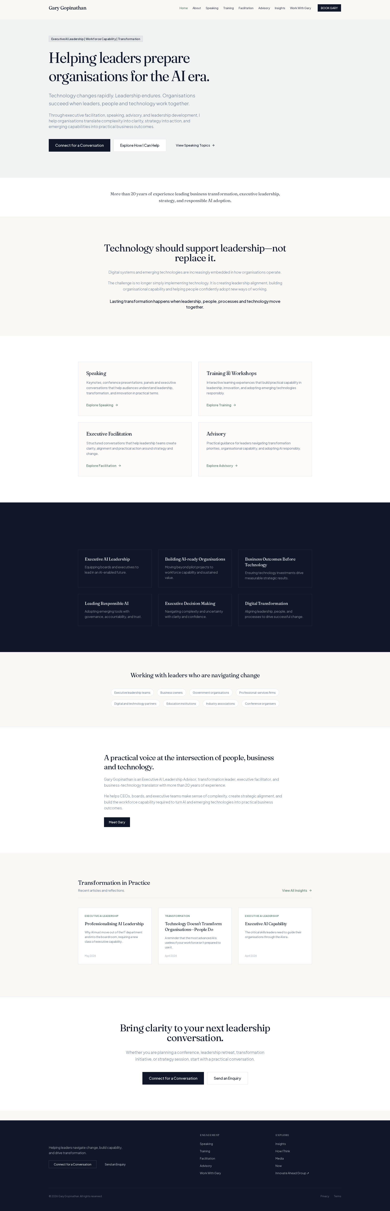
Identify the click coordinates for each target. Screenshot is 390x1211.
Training (228, 8)
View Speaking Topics (193, 145)
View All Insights (294, 890)
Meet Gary (117, 822)
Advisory (264, 8)
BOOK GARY (329, 8)
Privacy (325, 1196)
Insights (280, 8)
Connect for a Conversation (79, 145)
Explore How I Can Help (139, 145)
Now (278, 1166)
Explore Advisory (220, 465)
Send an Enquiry (227, 1078)
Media (279, 1158)
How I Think (282, 1151)
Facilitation (246, 8)
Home (184, 8)
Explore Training (219, 405)
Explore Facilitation (101, 465)
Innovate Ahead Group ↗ (292, 1173)
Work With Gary (300, 8)
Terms (337, 1196)
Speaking (212, 8)
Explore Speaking (99, 405)
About (197, 8)
